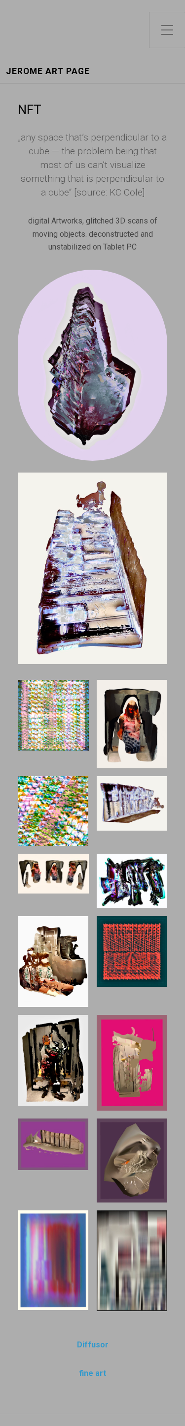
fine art (92, 1373)
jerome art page (48, 71)
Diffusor (93, 1344)
